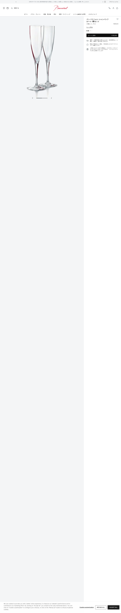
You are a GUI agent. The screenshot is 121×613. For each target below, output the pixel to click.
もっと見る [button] (89, 27)
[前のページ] (32, 98)
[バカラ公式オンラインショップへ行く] (60, 8)
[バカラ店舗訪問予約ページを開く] (8, 8)
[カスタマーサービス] (110, 8)
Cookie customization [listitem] (87, 607)
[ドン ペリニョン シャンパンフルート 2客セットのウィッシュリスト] (117, 20)
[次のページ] (51, 98)
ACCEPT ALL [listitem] (113, 607)
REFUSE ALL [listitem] (101, 607)
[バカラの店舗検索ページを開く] (4, 8)
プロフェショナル (113, 1)
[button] (16, 2)
